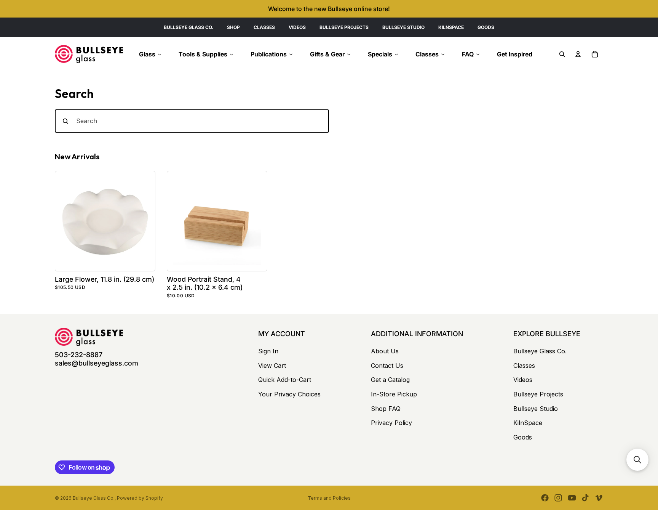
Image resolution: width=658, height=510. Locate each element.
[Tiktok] (585, 497)
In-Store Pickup (394, 394)
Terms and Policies (329, 498)
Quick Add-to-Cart (284, 379)
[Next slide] (141, 221)
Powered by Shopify (140, 498)
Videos (522, 379)
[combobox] (192, 121)
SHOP (233, 27)
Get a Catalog (390, 379)
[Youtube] (572, 497)
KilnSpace (527, 423)
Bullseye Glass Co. (540, 351)
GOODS (486, 27)
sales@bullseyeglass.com (96, 363)
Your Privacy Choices (289, 394)
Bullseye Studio (535, 408)
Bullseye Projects (538, 394)
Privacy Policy (391, 423)
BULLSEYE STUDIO (403, 27)
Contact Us (387, 365)
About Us (385, 351)
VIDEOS (297, 27)
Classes (524, 365)
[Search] (562, 54)
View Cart (272, 365)
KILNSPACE (451, 27)
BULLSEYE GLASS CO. (188, 27)
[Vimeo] (598, 497)
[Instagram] (558, 497)
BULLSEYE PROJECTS (344, 27)
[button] (637, 460)
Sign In (268, 351)
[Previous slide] (69, 221)
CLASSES (264, 27)
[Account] (578, 54)
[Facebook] (544, 497)
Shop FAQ (386, 408)
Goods (522, 437)
